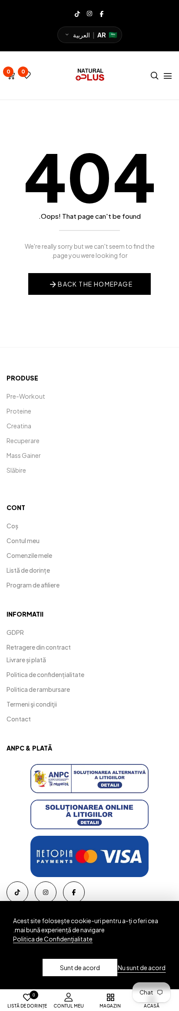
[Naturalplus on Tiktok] (77, 13)
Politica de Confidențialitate (53, 939)
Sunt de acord (80, 967)
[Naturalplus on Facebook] (102, 13)
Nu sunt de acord (142, 967)
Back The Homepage (95, 284)
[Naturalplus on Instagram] (89, 13)
